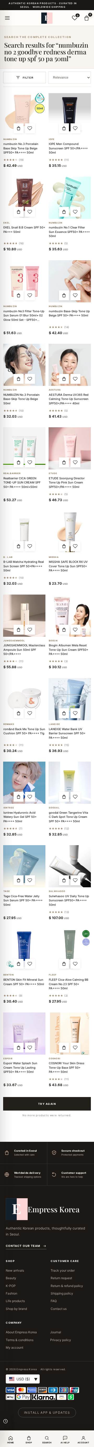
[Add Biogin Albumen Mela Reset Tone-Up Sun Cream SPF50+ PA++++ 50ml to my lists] (75, 630)
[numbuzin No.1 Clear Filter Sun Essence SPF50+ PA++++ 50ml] (70, 198)
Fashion (11, 1293)
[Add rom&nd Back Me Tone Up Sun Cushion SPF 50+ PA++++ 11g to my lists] (30, 713)
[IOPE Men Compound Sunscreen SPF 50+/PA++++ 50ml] (70, 114)
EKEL (6, 223)
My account (14, 1347)
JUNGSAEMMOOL (14, 641)
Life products (15, 1301)
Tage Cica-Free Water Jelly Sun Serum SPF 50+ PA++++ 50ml (23, 900)
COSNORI (54, 1058)
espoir (8, 1058)
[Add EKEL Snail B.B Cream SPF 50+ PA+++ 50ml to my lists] (30, 212)
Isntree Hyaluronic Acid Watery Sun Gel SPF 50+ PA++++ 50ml (20, 817)
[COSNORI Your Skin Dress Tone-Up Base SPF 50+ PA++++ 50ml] (70, 1033)
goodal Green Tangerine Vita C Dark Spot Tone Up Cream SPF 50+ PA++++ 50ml (68, 817)
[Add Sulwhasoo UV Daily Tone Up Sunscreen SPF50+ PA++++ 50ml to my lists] (75, 880)
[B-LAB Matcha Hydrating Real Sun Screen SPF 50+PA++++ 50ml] (24, 532)
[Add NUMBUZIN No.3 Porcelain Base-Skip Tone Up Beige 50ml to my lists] (30, 379)
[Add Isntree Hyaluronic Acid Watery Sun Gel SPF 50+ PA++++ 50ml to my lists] (30, 797)
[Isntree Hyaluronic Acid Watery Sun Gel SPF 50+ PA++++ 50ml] (24, 783)
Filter (28, 77)
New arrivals (15, 1270)
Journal (55, 1332)
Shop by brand (16, 1309)
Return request (61, 1278)
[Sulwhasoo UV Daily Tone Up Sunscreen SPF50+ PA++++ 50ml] (70, 866)
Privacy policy (60, 1340)
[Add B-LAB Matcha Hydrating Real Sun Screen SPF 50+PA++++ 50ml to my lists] (30, 546)
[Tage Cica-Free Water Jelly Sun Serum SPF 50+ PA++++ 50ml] (24, 866)
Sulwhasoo (57, 891)
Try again (47, 1103)
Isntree (8, 808)
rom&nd (8, 724)
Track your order (63, 1270)
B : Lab (8, 557)
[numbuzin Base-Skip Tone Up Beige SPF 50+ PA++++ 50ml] (70, 281)
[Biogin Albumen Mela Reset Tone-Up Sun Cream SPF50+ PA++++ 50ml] (70, 616)
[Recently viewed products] (5, 1421)
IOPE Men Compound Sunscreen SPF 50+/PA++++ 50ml (68, 148)
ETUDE (53, 473)
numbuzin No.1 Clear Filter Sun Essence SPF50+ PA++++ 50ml (69, 232)
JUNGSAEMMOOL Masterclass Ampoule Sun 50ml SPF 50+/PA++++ (24, 649)
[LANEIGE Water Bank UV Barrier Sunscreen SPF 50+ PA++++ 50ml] (70, 699)
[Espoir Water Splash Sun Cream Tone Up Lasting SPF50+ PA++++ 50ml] (24, 1033)
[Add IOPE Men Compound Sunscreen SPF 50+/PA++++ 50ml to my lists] (75, 128)
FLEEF (53, 975)
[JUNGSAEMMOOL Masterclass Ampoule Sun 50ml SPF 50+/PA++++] (24, 616)
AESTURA (55, 390)
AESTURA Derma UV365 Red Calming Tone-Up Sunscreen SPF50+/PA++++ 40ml (69, 399)
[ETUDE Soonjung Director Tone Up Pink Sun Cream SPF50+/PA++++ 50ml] (70, 448)
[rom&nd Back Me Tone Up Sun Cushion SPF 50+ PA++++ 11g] (24, 699)
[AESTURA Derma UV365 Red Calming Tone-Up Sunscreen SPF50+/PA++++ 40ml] (70, 365)
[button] (19, 128)
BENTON (8, 975)
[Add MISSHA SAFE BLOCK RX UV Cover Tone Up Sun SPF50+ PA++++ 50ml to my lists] (75, 546)
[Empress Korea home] (47, 18)
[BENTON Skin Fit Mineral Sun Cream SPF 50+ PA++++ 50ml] (24, 950)
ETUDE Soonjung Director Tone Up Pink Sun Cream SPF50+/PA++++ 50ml (67, 482)
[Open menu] (7, 18)
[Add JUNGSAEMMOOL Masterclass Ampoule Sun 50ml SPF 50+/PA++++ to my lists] (30, 630)
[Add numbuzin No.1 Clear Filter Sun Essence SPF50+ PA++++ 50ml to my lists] (75, 212)
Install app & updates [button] (47, 1412)
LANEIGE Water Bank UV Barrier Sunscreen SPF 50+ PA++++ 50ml (67, 733)
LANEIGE (54, 724)
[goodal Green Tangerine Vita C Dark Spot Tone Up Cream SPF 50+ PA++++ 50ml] (70, 783)
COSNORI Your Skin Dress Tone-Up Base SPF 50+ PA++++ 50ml (66, 1067)
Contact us (59, 1309)
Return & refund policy (67, 1286)
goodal (54, 808)
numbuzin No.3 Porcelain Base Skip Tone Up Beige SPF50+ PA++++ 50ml (20, 148)
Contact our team (23, 1246)
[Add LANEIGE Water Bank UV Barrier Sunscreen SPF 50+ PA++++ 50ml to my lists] (75, 713)
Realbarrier (12, 473)
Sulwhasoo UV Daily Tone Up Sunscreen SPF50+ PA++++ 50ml (69, 900)
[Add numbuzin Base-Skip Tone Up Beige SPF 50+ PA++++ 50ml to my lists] (75, 295)
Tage (6, 891)
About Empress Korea (21, 1332)
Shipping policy (62, 1293)
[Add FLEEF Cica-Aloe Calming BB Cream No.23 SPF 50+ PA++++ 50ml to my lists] (75, 964)
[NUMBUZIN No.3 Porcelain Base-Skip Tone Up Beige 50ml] (24, 365)
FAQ (54, 1301)
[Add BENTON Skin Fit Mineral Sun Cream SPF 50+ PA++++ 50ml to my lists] (30, 964)
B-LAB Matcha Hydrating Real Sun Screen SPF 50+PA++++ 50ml (23, 566)
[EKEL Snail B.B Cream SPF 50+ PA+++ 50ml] (24, 198)
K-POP (11, 1286)
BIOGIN (53, 641)
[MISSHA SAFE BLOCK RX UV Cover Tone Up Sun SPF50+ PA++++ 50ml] (70, 532)
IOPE (52, 139)
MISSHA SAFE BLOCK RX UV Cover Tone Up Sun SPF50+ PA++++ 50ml (68, 566)
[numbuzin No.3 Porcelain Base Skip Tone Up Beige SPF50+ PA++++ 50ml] (24, 114)
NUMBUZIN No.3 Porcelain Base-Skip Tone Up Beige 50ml (21, 399)
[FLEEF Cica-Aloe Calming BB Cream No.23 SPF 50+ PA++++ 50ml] (70, 950)
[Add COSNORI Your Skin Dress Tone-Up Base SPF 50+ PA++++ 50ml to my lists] (75, 1048)
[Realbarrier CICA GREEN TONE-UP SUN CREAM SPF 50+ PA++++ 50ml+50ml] (24, 448)
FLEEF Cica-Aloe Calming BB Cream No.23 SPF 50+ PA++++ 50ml (68, 984)
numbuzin (10, 139)
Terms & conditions (19, 1340)
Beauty (11, 1278)
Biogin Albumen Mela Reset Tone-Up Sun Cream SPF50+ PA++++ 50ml (68, 649)
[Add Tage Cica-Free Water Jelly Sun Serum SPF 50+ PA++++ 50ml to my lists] (30, 880)
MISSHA (54, 557)
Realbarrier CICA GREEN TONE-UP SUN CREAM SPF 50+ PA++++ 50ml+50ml (21, 482)
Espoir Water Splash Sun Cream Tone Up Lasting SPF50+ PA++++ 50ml (20, 1067)
